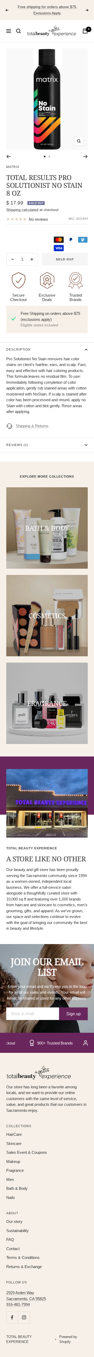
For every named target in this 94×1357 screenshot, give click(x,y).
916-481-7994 (18, 1304)
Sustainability (17, 1230)
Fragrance (15, 1170)
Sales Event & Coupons (26, 1152)
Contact (13, 1248)
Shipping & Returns (32, 426)
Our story (14, 1221)
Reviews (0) (17, 445)
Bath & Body (17, 1188)
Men (10, 1179)
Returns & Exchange (24, 1266)
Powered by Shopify (68, 1339)
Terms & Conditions (23, 1257)
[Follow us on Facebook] (12, 1317)
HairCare (14, 1134)
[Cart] (85, 31)
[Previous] (8, 156)
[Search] (18, 31)
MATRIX (12, 167)
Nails (10, 1197)
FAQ (10, 1239)
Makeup (13, 1161)
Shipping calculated (22, 210)
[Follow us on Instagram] (24, 1317)
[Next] (85, 156)
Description (18, 349)
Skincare (13, 1143)
